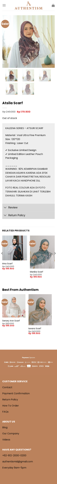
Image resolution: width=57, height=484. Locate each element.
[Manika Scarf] (42, 252)
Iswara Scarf (34, 328)
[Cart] (53, 5)
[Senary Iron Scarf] (14, 305)
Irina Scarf (7, 263)
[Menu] (4, 5)
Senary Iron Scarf (11, 320)
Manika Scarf (36, 272)
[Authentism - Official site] (28, 5)
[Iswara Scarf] (40, 309)
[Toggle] (5, 208)
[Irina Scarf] (14, 248)
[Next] (54, 259)
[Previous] (2, 259)
